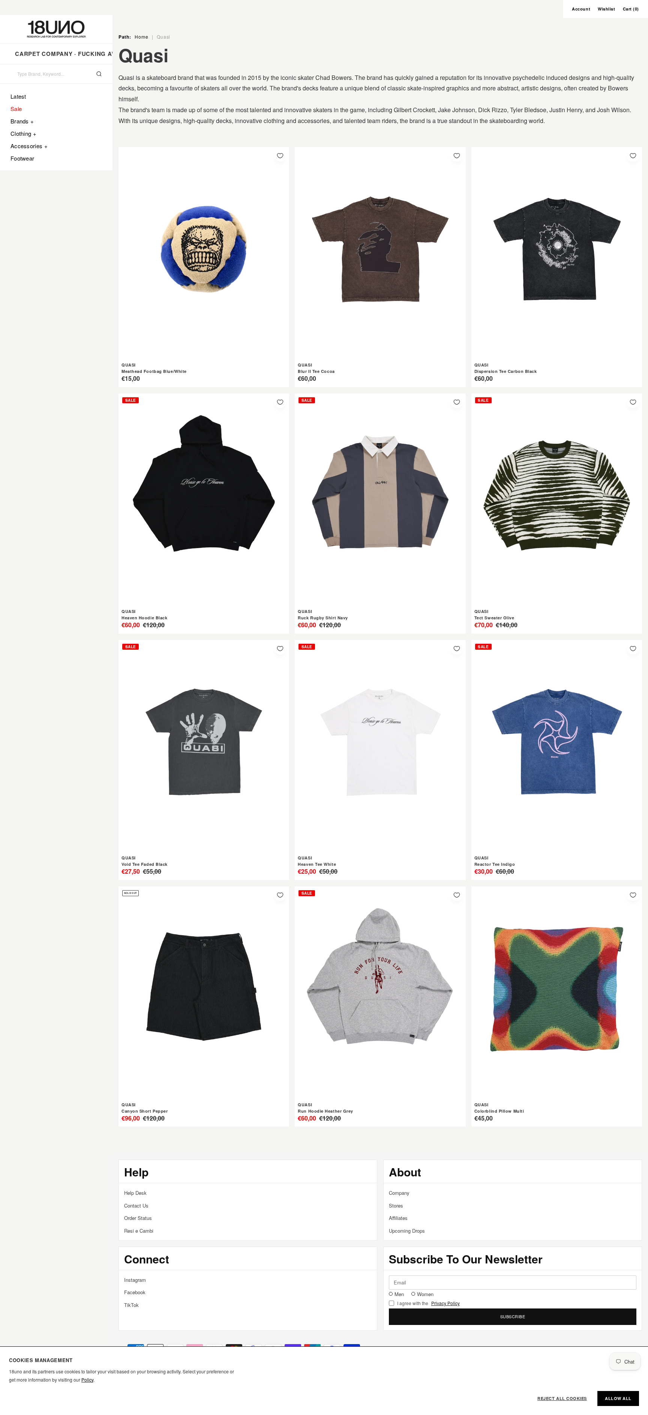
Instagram (135, 1279)
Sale (16, 109)
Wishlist (606, 9)
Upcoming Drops (407, 1230)
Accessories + (29, 146)
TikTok (131, 1304)
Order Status (138, 1217)
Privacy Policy (445, 1303)
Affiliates (398, 1217)
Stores (396, 1205)
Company (399, 1192)
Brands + (22, 121)
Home (141, 36)
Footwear (22, 158)
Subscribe (512, 1316)
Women (425, 1294)
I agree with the (428, 1303)
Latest (18, 96)
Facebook (135, 1292)
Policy (87, 1379)
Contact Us (136, 1205)
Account (581, 9)
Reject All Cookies (562, 1398)
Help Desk (135, 1192)
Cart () (631, 9)
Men (399, 1294)
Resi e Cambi (138, 1230)
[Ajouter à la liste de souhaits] (280, 156)
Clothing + (23, 133)
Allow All (618, 1398)
